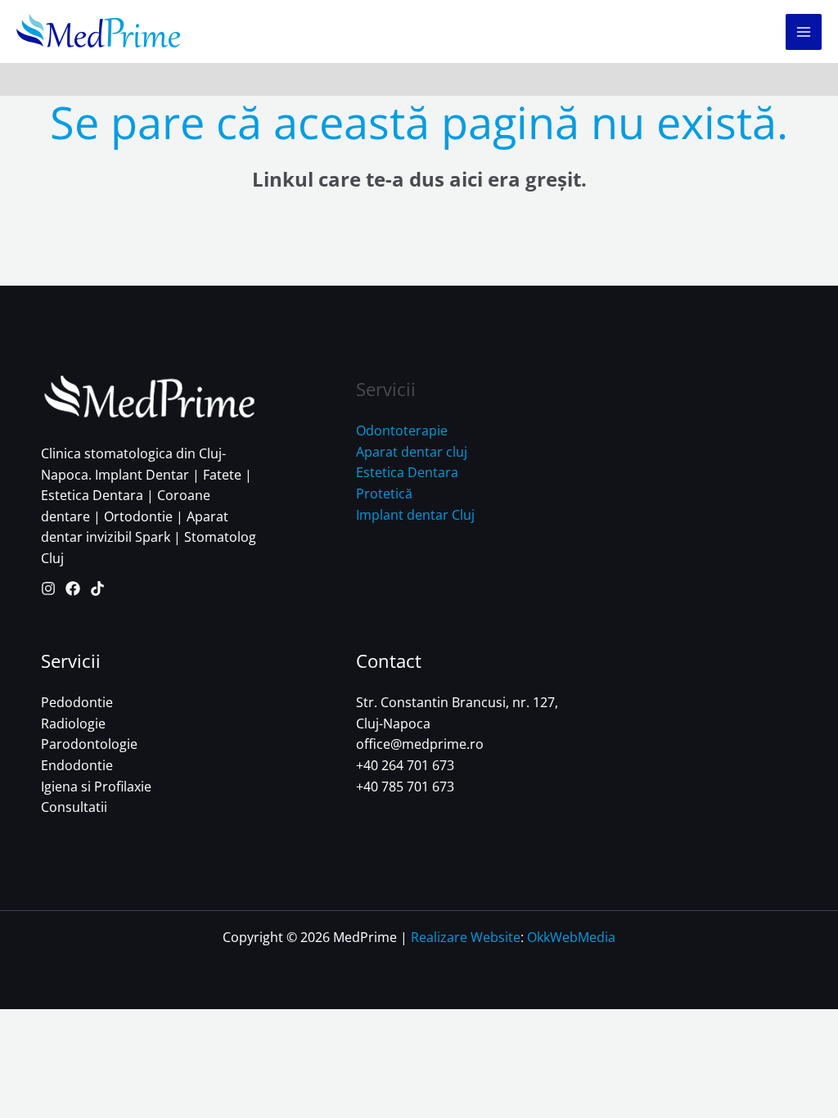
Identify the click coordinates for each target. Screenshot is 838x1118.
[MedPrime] (98, 31)
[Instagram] (48, 588)
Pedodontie (77, 702)
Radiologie (73, 724)
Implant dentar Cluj (415, 515)
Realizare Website (465, 937)
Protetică (384, 494)
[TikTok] (97, 588)
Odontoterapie (402, 431)
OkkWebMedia (571, 937)
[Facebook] (72, 588)
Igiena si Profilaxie (96, 787)
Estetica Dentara (407, 472)
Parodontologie (89, 744)
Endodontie (77, 765)
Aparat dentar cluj (411, 452)
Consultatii (74, 807)
